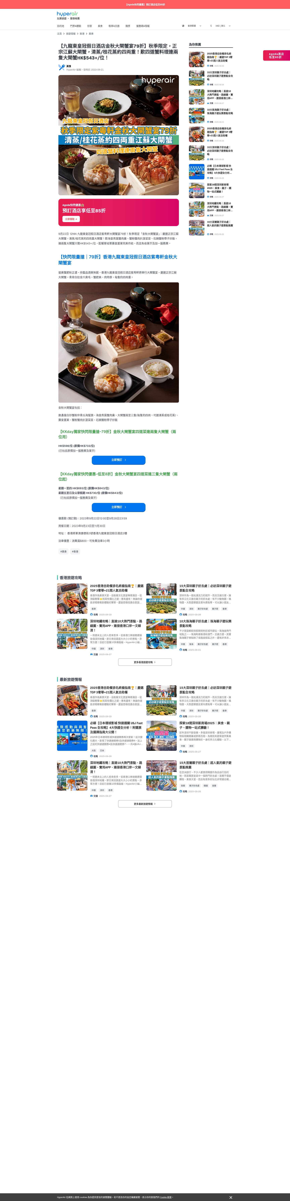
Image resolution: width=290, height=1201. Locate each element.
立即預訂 (116, 459)
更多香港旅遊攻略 (143, 662)
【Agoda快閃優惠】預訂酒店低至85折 (145, 4)
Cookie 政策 (166, 1196)
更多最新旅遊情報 (143, 803)
